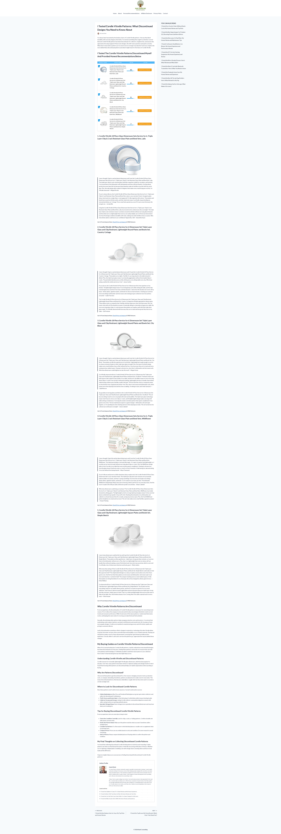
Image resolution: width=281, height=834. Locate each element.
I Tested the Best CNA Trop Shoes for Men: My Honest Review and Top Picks (118, 794)
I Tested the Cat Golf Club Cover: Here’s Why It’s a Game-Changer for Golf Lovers (119, 796)
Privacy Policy (158, 13)
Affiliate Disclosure (146, 13)
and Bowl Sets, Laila (138, 139)
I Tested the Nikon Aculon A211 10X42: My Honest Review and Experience (117, 798)
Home (115, 13)
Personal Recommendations (131, 13)
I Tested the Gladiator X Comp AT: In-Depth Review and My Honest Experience (118, 791)
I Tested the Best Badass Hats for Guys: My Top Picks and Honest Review (109, 813)
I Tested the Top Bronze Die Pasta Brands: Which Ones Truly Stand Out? (143, 813)
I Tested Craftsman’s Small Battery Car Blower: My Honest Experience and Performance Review (172, 46)
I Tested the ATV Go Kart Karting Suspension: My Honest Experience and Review (171, 54)
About (120, 13)
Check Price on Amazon (144, 69)
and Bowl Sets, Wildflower (140, 419)
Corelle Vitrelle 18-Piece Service (112, 320)
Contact (165, 13)
